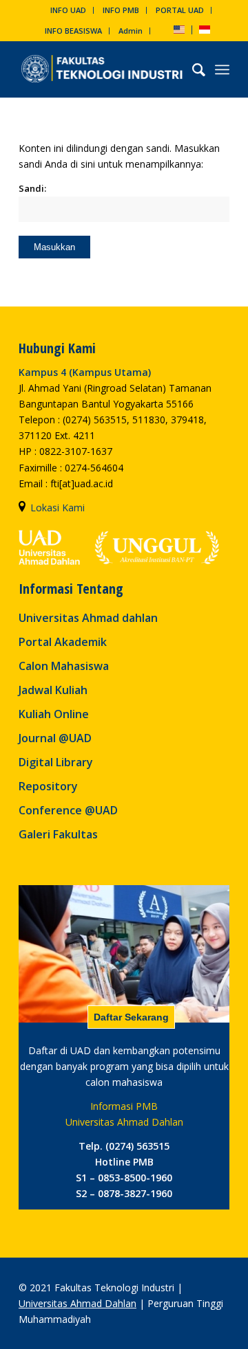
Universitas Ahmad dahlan (88, 617)
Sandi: (32, 188)
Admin (130, 30)
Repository (48, 786)
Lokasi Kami (57, 507)
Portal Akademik (63, 641)
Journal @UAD (55, 738)
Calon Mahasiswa (64, 665)
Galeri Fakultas (58, 834)
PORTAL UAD (180, 10)
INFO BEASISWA (73, 30)
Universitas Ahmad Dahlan (77, 1303)
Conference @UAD (68, 810)
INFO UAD (68, 10)
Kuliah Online (54, 714)
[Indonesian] (204, 31)
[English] (179, 31)
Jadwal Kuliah (53, 690)
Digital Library (56, 762)
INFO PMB (121, 10)
